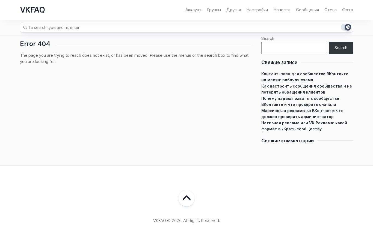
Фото (347, 9)
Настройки (257, 9)
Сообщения (307, 9)
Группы (214, 9)
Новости (282, 9)
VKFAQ (32, 9)
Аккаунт (193, 9)
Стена (330, 9)
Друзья (233, 9)
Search (267, 38)
